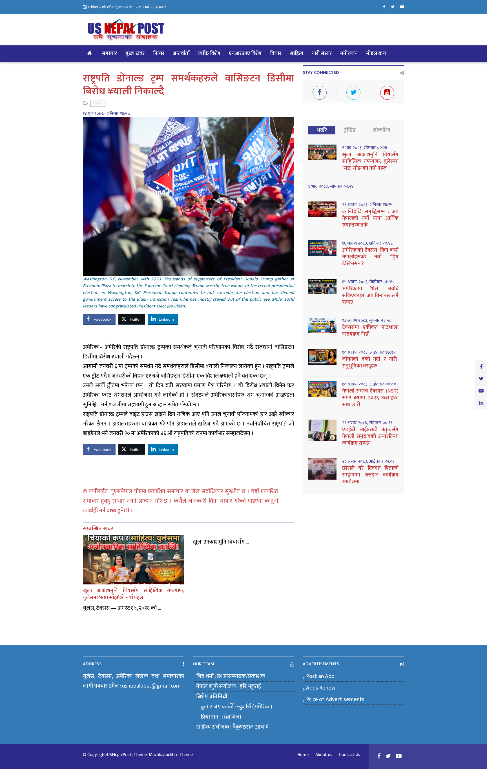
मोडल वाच (376, 53)
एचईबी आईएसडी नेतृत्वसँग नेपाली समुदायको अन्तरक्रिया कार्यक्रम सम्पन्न (370, 436)
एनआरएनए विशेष (245, 53)
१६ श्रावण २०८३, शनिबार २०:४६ (367, 243)
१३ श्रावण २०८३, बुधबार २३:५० (366, 320)
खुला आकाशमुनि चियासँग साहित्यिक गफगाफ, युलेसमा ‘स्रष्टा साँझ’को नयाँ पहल (133, 594)
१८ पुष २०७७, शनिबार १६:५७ (106, 113)
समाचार (109, 53)
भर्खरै (322, 130)
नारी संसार (322, 53)
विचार (275, 53)
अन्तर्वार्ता (181, 53)
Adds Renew (320, 688)
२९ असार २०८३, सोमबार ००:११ (367, 423)
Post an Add (320, 676)
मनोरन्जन (349, 53)
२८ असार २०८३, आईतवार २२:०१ (368, 461)
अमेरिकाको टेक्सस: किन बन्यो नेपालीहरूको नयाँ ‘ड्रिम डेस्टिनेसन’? (370, 257)
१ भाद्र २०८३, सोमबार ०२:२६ (364, 148)
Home (303, 755)
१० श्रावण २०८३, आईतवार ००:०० (369, 384)
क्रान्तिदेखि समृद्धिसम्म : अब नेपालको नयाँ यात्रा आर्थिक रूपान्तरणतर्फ (370, 218)
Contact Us (349, 755)
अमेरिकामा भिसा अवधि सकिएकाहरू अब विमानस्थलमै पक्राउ (370, 296)
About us (323, 755)
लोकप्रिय (381, 130)
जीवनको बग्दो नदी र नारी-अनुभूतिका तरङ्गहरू (370, 362)
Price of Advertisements (335, 699)
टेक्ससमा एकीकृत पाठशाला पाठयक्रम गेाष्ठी (370, 330)
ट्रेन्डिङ (350, 130)
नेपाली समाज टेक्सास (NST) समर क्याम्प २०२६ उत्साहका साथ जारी (370, 398)
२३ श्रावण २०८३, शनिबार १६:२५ (367, 204)
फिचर (158, 53)
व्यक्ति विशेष (209, 53)
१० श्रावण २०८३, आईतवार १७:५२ (369, 352)
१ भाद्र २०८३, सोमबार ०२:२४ (331, 186)
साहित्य (296, 53)
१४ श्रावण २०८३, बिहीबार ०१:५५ (368, 282)
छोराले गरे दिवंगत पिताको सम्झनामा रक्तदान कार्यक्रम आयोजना (370, 475)
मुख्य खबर (135, 53)
